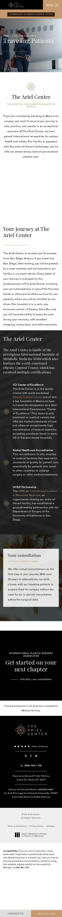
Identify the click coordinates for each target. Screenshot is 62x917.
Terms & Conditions (17, 826)
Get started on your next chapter (31, 662)
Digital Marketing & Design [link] (34, 835)
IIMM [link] (21, 491)
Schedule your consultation (36, 679)
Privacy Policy (36, 826)
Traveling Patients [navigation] (25, 36)
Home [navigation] (6, 36)
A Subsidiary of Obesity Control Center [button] (31, 14)
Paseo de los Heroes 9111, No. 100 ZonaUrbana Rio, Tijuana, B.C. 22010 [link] (31, 778)
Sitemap (51, 826)
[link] (31, 746)
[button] (57, 5)
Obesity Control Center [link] (20, 368)
